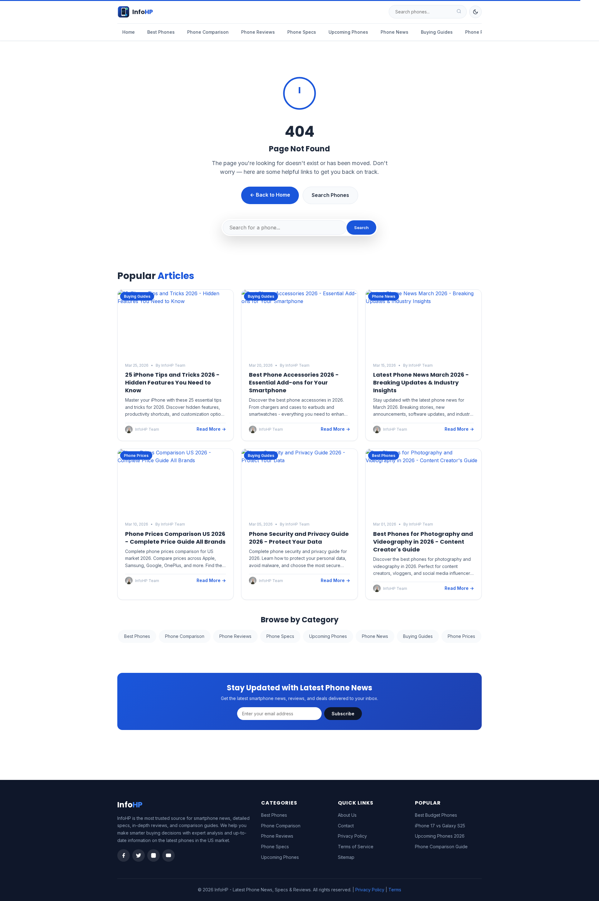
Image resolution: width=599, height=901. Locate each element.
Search (361, 227)
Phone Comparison (208, 32)
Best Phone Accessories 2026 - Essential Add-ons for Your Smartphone (294, 382)
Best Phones (161, 32)
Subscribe (343, 713)
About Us (347, 815)
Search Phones (330, 195)
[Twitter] (138, 855)
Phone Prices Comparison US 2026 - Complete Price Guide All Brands (175, 538)
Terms (394, 889)
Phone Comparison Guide (441, 846)
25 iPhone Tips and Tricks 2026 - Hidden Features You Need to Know (172, 382)
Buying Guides (437, 32)
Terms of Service (355, 846)
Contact (346, 825)
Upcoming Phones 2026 (440, 836)
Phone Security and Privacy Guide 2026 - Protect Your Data (299, 538)
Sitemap (346, 857)
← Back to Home (270, 195)
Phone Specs (301, 32)
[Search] (459, 11)
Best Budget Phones (436, 815)
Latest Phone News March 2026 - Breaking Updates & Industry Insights (421, 382)
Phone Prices (479, 32)
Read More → (211, 429)
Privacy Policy (352, 836)
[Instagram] (153, 855)
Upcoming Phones (348, 32)
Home (128, 32)
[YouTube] (168, 855)
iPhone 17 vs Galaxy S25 (440, 825)
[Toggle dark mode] (475, 12)
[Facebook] (123, 855)
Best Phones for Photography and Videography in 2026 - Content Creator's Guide (423, 541)
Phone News (394, 32)
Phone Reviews (258, 32)
